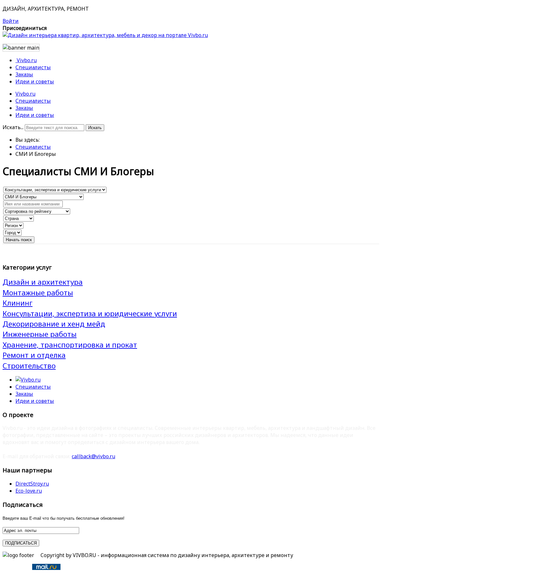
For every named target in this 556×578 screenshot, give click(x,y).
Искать (95, 127)
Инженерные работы (40, 334)
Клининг (17, 303)
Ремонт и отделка (34, 355)
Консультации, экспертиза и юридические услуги (90, 313)
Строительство (29, 366)
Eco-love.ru (28, 490)
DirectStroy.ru (32, 483)
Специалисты (33, 100)
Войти (11, 20)
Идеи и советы (34, 114)
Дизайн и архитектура (43, 282)
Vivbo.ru (25, 93)
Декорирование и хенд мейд (54, 324)
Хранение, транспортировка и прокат (70, 345)
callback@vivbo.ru (93, 456)
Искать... (13, 127)
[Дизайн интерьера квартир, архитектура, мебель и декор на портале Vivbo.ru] (105, 35)
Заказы (24, 107)
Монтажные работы (38, 293)
